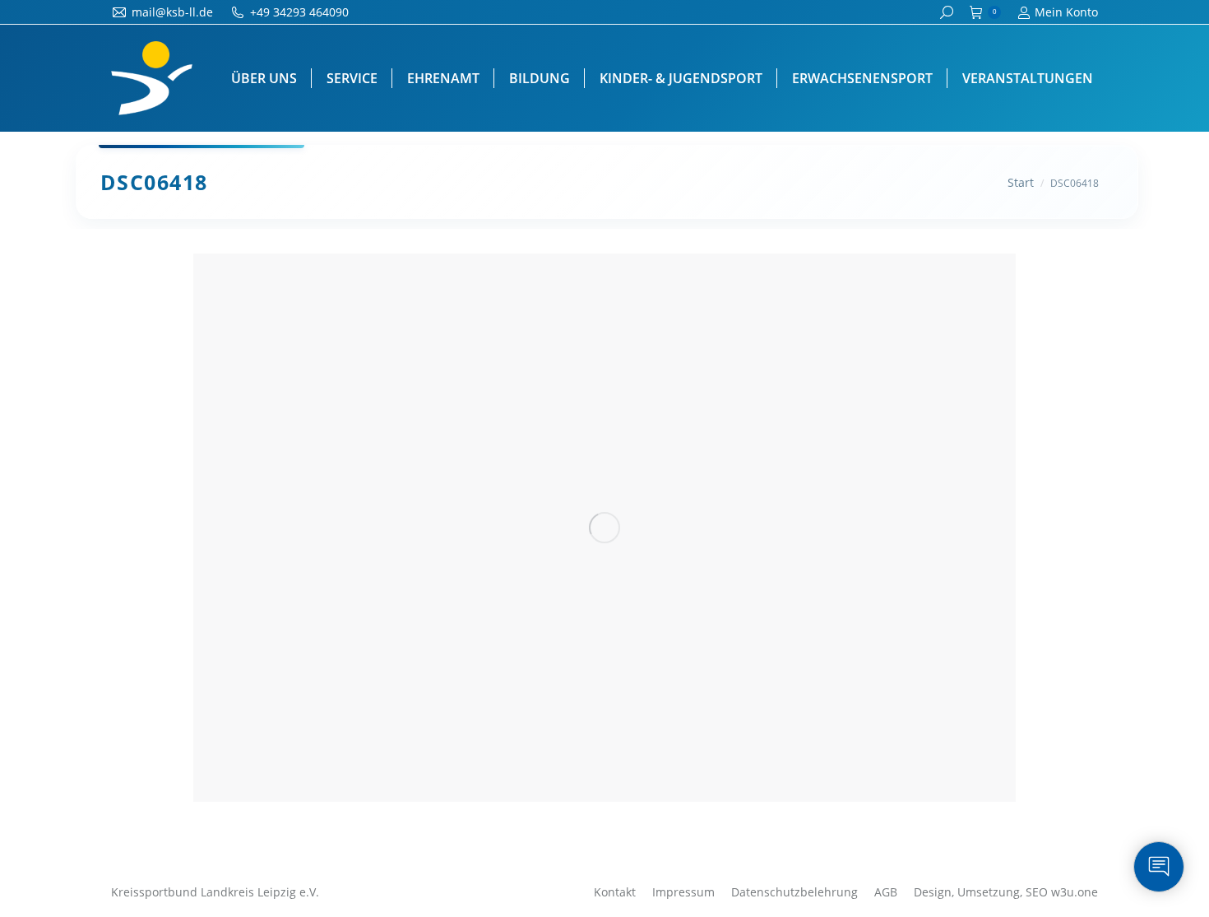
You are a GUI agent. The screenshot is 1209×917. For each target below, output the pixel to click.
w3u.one (1074, 892)
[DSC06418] (604, 528)
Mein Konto (1066, 12)
